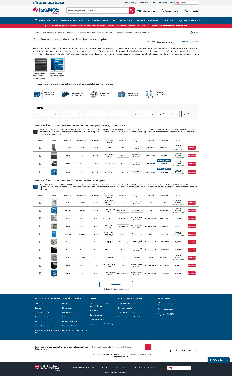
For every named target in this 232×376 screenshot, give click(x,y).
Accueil (36, 32)
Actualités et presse (42, 312)
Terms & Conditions (111, 373)
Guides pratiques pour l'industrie (130, 317)
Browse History (130, 3)
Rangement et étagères (52, 32)
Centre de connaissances (127, 312)
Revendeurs (94, 310)
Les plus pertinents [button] (165, 42)
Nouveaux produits (125, 308)
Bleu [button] (122, 172)
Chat (153, 3)
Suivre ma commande (70, 317)
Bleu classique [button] (122, 210)
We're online (218, 360)
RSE (36, 321)
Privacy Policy (122, 373)
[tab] (186, 41)
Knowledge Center (166, 3)
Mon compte (67, 308)
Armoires (69, 32)
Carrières (38, 308)
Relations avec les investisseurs (46, 317)
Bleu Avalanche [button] (122, 273)
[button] (187, 2)
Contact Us (144, 3)
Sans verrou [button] (136, 234)
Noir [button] (122, 155)
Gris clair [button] (122, 218)
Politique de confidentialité (123, 354)
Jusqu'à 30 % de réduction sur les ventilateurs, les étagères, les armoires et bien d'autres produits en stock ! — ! (118, 26)
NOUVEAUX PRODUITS (123, 20)
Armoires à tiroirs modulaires (89, 32)
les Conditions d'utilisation (142, 354)
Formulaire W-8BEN (69, 326)
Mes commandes (68, 312)
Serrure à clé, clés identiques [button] (137, 210)
